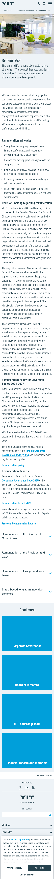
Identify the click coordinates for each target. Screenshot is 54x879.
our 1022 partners (20, 840)
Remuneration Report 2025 (16, 503)
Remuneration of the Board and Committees (21, 536)
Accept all (39, 868)
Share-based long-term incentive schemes (22, 591)
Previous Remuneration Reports (19, 523)
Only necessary (14, 868)
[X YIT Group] (21, 788)
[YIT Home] (8, 3)
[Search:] (49, 814)
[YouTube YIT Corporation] (33, 788)
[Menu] (50, 3)
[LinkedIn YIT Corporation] (27, 788)
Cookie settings (27, 875)
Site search (27, 809)
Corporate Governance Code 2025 (20, 480)
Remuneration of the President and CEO (23, 554)
